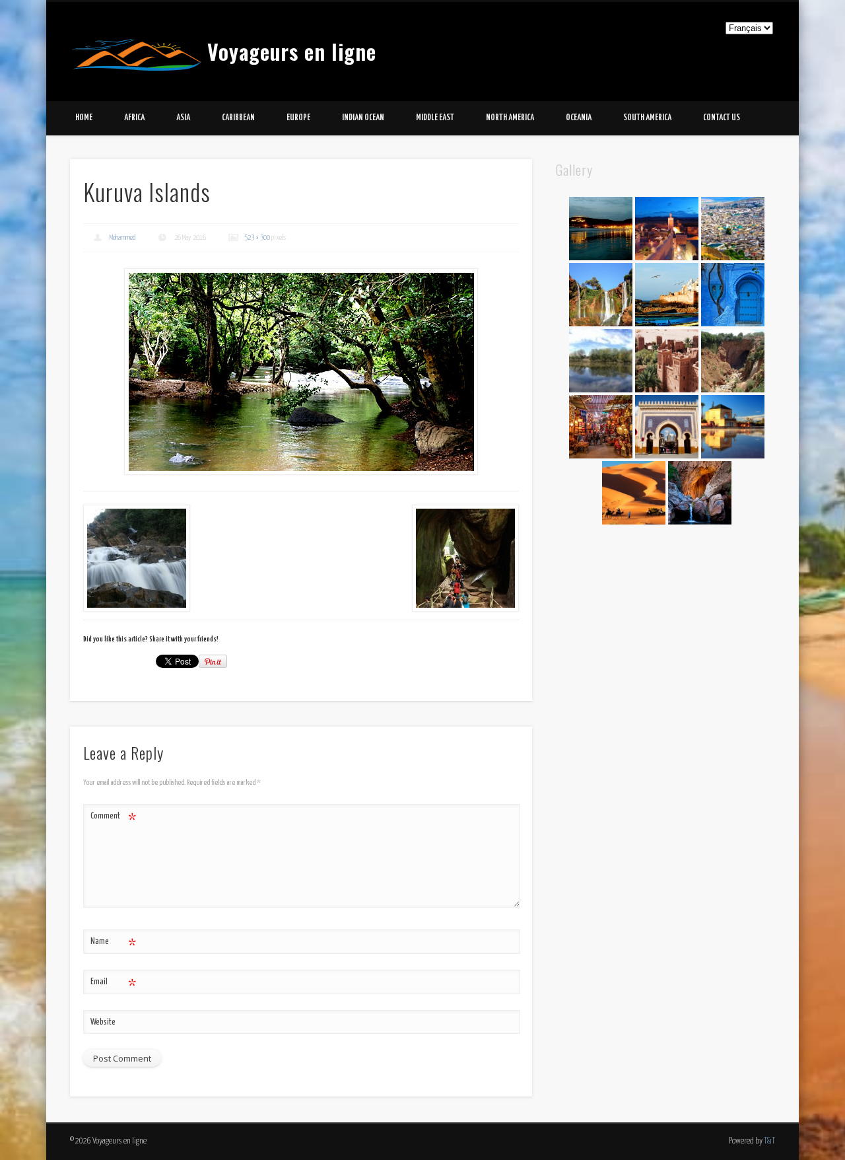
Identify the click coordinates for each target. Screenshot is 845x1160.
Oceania (579, 118)
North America (510, 118)
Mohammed (123, 237)
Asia (183, 118)
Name (113, 945)
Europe (298, 118)
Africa (134, 118)
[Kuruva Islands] (301, 371)
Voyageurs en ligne (291, 51)
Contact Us (721, 118)
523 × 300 (257, 237)
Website (103, 1022)
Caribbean (238, 118)
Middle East (435, 118)
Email (113, 985)
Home (83, 118)
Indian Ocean (363, 118)
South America (647, 118)
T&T (769, 1141)
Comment (113, 819)
